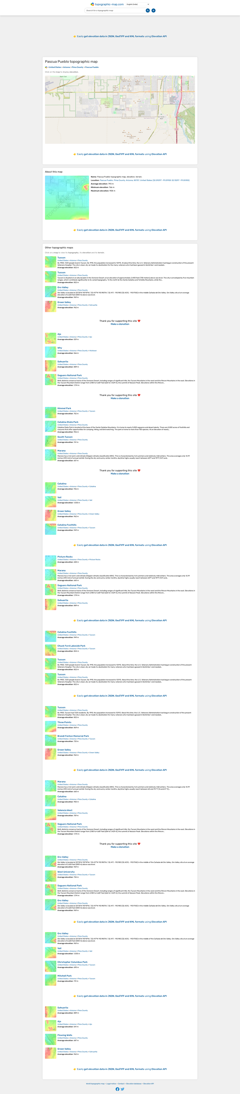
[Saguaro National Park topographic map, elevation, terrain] (50, 380)
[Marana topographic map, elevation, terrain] (50, 455)
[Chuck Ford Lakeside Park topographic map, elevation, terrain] (50, 650)
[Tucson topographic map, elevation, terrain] (50, 262)
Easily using (122, 36)
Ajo (59, 334)
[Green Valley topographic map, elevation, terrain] (50, 306)
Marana (62, 450)
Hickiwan (93, 351)
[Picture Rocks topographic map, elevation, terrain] (50, 561)
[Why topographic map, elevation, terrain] (50, 352)
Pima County (83, 260)
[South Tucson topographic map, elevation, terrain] (50, 441)
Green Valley (64, 302)
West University (66, 871)
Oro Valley (63, 287)
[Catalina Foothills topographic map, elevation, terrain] (50, 529)
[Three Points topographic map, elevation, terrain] (50, 726)
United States (63, 260)
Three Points (64, 722)
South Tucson (65, 437)
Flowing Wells (65, 1035)
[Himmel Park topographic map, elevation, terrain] (50, 412)
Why (60, 347)
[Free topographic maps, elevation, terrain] (46, 67)
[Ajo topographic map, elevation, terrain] (50, 338)
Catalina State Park (68, 422)
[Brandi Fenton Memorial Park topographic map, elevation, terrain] (50, 740)
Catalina (62, 483)
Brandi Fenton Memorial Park (73, 736)
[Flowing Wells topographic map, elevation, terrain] (50, 1039)
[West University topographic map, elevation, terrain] (50, 876)
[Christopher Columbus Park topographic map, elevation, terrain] (50, 966)
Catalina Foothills (67, 525)
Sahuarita (93, 305)
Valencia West (65, 810)
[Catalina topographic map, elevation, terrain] (50, 488)
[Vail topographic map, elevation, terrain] (50, 501)
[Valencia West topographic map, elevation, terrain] (50, 814)
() (145, 180)
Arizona (73, 260)
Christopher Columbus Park (73, 962)
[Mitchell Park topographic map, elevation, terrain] (50, 980)
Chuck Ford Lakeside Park (71, 645)
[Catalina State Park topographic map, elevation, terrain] (50, 427)
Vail (59, 497)
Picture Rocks (65, 556)
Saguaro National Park (70, 375)
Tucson (61, 257)
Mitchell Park (65, 975)
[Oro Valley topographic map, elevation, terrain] (50, 292)
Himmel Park (64, 408)
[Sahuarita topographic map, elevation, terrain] (50, 365)
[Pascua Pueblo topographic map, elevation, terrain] (67, 198)
